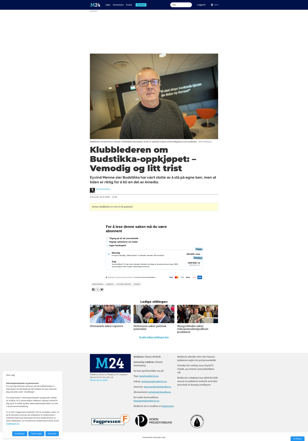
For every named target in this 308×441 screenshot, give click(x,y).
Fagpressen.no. (12, 424)
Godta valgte (36, 434)
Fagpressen (168, 416)
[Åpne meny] (214, 5)
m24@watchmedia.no (159, 402)
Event (129, 5)
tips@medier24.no (149, 386)
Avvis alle (52, 434)
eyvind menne (124, 295)
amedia (110, 295)
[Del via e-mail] (102, 300)
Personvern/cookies (99, 390)
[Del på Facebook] (93, 300)
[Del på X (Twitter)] (97, 300)
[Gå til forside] (95, 5)
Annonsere (118, 5)
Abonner (141, 5)
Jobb (107, 5)
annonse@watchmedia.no (157, 397)
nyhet (137, 295)
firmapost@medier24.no (146, 411)
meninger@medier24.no (154, 392)
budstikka (98, 295)
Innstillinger (297, 439)
